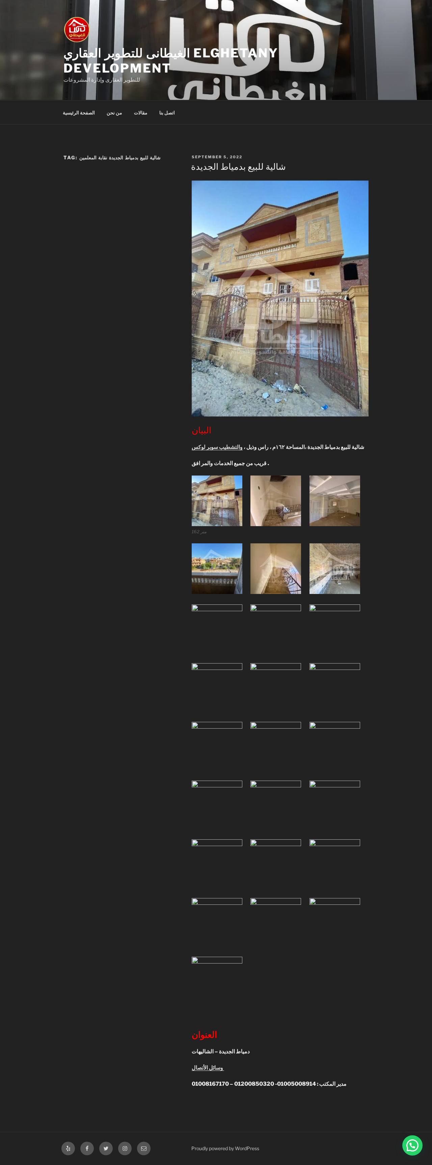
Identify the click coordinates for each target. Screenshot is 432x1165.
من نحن (114, 112)
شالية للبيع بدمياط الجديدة (238, 166)
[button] (412, 1145)
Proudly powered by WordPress (225, 1148)
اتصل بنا (167, 112)
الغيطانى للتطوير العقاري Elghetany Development (170, 61)
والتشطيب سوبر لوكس (217, 447)
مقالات (140, 112)
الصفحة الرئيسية (79, 112)
